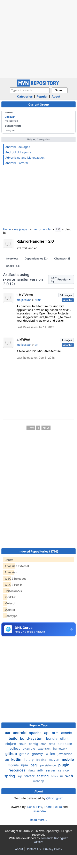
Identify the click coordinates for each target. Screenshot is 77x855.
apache (36, 733)
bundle (52, 738)
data (52, 744)
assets (66, 733)
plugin (63, 765)
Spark (48, 806)
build (13, 738)
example (29, 748)
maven (54, 759)
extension (44, 748)
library (29, 759)
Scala (31, 806)
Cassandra (38, 811)
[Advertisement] (38, 38)
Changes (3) (62, 258)
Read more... (38, 819)
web (69, 776)
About (56, 96)
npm (25, 765)
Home (7, 229)
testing (43, 776)
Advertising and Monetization (25, 157)
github (11, 753)
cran (43, 744)
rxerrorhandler (42, 229)
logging (41, 759)
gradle (24, 754)
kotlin (16, 759)
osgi (35, 765)
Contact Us (33, 849)
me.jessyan (21, 229)
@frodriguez (54, 798)
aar (8, 733)
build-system (32, 738)
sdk (40, 770)
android (20, 733)
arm (56, 733)
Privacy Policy (52, 849)
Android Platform (16, 163)
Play (39, 806)
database (64, 744)
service (63, 770)
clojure (11, 744)
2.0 (51, 241)
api (47, 733)
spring (10, 776)
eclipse (15, 748)
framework (60, 748)
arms (38, 299)
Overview (12, 258)
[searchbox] (30, 90)
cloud (22, 744)
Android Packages (17, 147)
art (36, 344)
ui (62, 776)
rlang (32, 770)
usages (66, 295)
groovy (38, 754)
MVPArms (26, 294)
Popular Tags (38, 725)
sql (20, 776)
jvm (7, 760)
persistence (48, 765)
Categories (25, 96)
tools (55, 776)
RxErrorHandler (30, 241)
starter (30, 776)
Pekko (57, 806)
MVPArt (25, 339)
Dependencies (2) (36, 258)
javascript (65, 754)
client (64, 738)
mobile (68, 759)
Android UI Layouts (18, 152)
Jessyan (10, 116)
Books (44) (13, 266)
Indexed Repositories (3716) (38, 551)
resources (17, 770)
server (51, 770)
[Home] (38, 85)
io (47, 754)
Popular (42, 96)
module (14, 765)
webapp (38, 781)
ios (53, 754)
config (34, 744)
